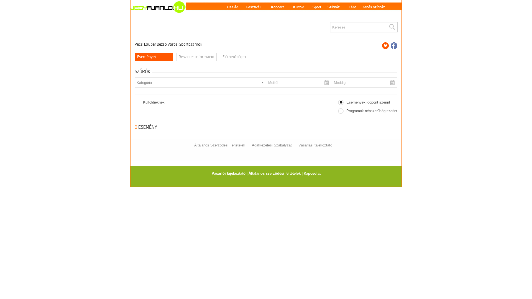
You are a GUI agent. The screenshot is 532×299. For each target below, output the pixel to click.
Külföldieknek (154, 102)
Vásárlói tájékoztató (228, 173)
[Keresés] (392, 27)
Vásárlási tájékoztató (315, 145)
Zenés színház (373, 7)
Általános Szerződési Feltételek (219, 145)
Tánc (353, 7)
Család (232, 7)
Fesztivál (253, 7)
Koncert (277, 7)
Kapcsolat (312, 173)
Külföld (298, 7)
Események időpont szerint (368, 102)
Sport (317, 7)
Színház (334, 7)
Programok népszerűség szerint (371, 111)
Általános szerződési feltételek (275, 173)
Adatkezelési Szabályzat (272, 145)
